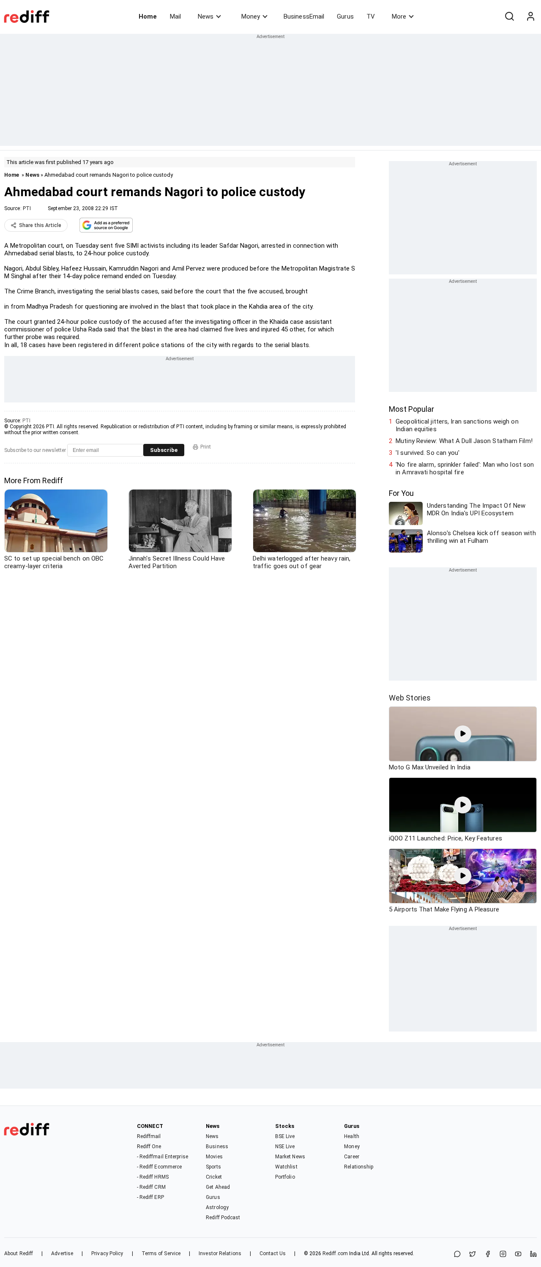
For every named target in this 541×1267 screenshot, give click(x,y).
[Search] (509, 16)
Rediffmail (149, 1136)
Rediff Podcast (223, 1217)
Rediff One (149, 1146)
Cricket (214, 1177)
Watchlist (286, 1167)
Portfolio (285, 1177)
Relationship (358, 1167)
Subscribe (164, 450)
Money (250, 16)
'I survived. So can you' (427, 453)
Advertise (62, 1253)
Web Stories (410, 697)
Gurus (345, 16)
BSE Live (285, 1136)
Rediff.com (335, 1253)
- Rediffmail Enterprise (162, 1157)
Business (217, 1146)
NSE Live (285, 1146)
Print (205, 447)
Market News (290, 1157)
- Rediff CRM (151, 1187)
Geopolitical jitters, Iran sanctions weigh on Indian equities (457, 425)
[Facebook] (487, 1255)
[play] (462, 733)
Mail (175, 16)
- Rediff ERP (150, 1197)
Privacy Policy (107, 1253)
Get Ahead (218, 1187)
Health (351, 1136)
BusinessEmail (304, 16)
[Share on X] (472, 1255)
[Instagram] (503, 1255)
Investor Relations (220, 1253)
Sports (213, 1167)
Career (351, 1157)
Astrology (217, 1207)
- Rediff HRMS (153, 1177)
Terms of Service (161, 1253)
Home (148, 16)
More (399, 16)
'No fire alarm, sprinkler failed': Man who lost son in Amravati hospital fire (465, 468)
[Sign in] (530, 16)
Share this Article (40, 225)
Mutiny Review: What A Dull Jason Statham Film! (464, 441)
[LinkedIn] (533, 1255)
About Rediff (18, 1253)
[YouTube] (518, 1255)
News (205, 16)
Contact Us (273, 1253)
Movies (214, 1157)
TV (370, 16)
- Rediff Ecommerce (159, 1167)
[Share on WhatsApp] (457, 1255)
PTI (27, 208)
